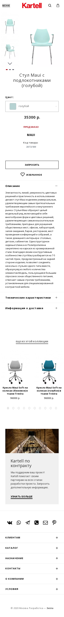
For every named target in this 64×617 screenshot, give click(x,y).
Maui (31, 135)
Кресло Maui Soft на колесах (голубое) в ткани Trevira (49, 390)
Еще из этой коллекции (32, 341)
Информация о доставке (24, 308)
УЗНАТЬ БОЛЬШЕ (22, 496)
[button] (10, 14)
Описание (12, 186)
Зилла (50, 608)
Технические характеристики (28, 297)
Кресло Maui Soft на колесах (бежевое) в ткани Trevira (15, 390)
